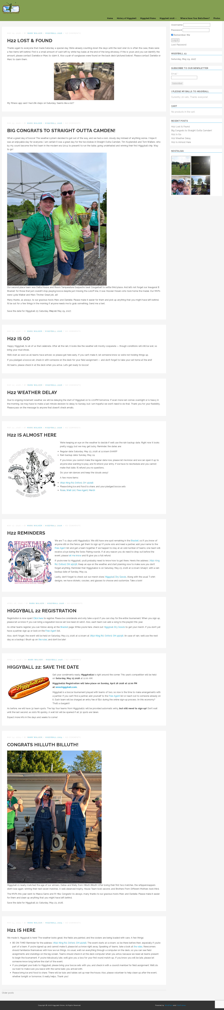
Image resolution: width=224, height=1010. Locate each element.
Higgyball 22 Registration (41, 610)
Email (174, 74)
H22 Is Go (18, 338)
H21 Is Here (21, 930)
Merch (92, 490)
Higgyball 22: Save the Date (43, 667)
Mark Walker (34, 33)
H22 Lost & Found (29, 40)
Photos (217, 18)
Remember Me (181, 35)
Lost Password (178, 44)
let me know (75, 555)
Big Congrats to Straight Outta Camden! (61, 130)
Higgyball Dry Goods (115, 577)
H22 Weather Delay (32, 392)
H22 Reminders (26, 533)
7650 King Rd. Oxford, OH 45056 (76, 483)
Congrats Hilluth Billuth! (42, 744)
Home (110, 18)
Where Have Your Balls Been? (195, 18)
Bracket (134, 540)
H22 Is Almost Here (32, 435)
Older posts (8, 993)
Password (176, 30)
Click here (38, 618)
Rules (63, 490)
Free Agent (82, 490)
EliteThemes (181, 1005)
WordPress (169, 1005)
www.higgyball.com (66, 687)
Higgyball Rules (148, 18)
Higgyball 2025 (53, 737)
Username (177, 25)
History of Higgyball (126, 18)
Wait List (70, 490)
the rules (42, 639)
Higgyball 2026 (167, 18)
